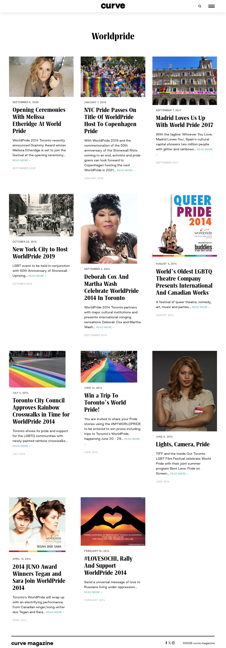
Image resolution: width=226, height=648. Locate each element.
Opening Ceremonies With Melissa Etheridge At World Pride (39, 120)
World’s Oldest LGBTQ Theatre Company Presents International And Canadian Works (184, 282)
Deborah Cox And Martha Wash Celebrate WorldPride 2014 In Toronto (111, 287)
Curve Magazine (32, 643)
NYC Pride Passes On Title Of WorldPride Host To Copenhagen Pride (110, 121)
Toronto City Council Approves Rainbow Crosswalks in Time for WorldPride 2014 (41, 411)
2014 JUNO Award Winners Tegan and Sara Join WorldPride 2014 (39, 577)
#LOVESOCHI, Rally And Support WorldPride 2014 (108, 565)
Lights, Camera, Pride (183, 444)
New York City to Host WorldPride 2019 (40, 253)
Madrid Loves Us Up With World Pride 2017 (184, 121)
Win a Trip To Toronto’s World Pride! (105, 402)
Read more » (22, 160)
